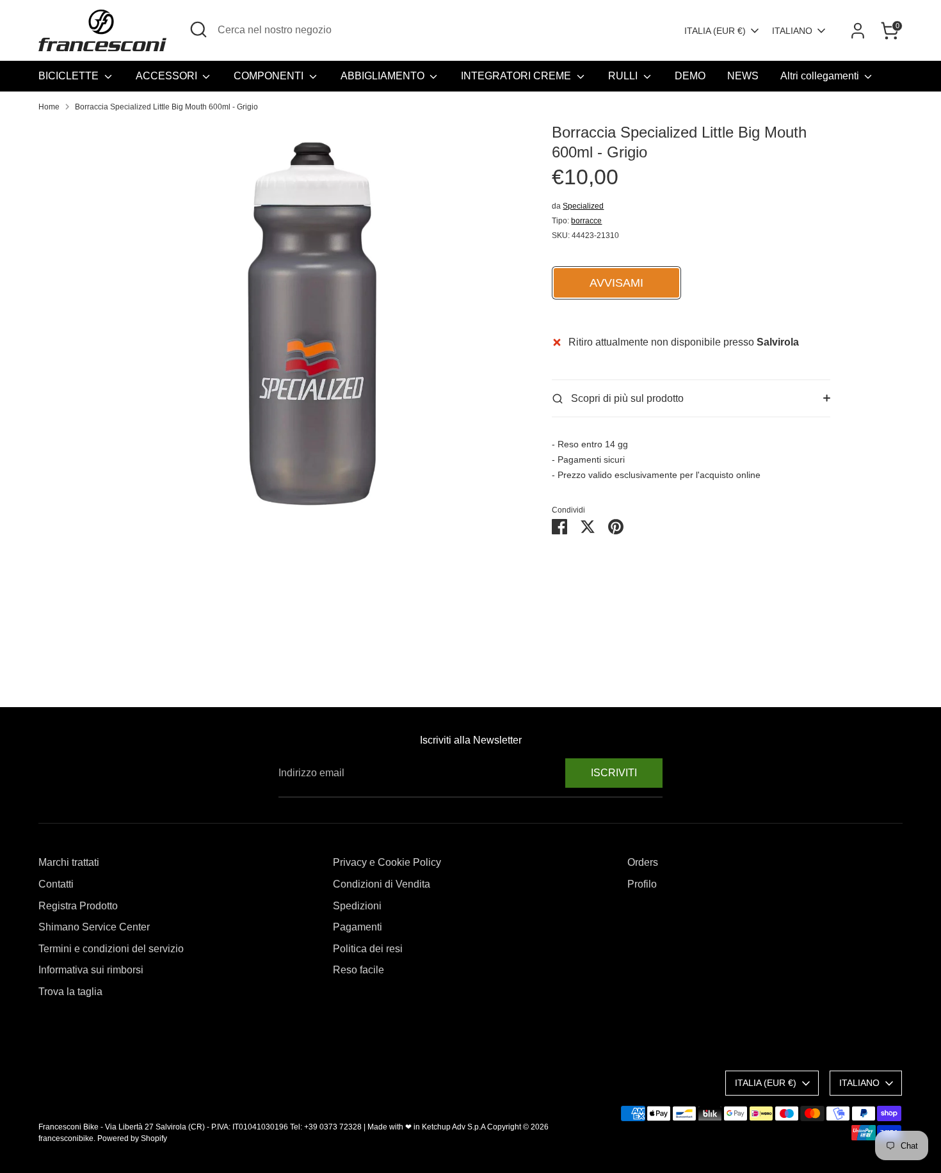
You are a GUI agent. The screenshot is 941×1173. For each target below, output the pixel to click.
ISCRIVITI (614, 772)
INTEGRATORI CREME (517, 75)
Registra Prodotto (78, 905)
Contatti (56, 884)
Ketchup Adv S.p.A (453, 1126)
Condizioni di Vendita (381, 884)
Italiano (792, 31)
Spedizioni (357, 905)
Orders (642, 862)
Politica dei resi (368, 948)
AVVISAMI (616, 282)
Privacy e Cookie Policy (387, 862)
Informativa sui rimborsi (90, 969)
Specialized (583, 206)
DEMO (690, 75)
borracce (586, 220)
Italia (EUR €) (715, 31)
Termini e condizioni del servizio (111, 948)
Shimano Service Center (94, 927)
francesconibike (65, 1138)
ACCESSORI (168, 75)
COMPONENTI (270, 75)
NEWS (743, 75)
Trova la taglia (70, 991)
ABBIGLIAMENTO (384, 75)
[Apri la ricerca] (198, 29)
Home (49, 106)
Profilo (642, 884)
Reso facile (358, 969)
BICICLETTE (69, 75)
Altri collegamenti (821, 75)
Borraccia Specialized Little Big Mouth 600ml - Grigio (166, 106)
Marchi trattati (68, 862)
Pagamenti (357, 927)
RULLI (624, 75)
